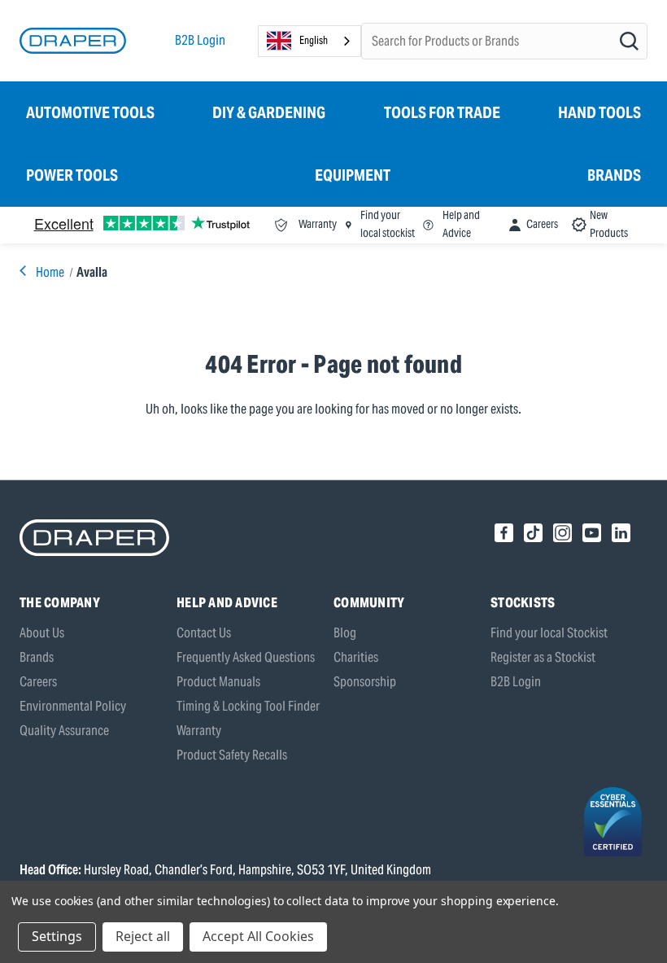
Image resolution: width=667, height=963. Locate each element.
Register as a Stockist (542, 657)
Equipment (352, 175)
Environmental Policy (73, 706)
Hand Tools (599, 112)
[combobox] (309, 41)
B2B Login (200, 40)
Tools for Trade (442, 112)
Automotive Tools (90, 112)
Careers (38, 681)
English (313, 40)
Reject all (143, 936)
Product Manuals (218, 681)
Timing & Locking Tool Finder (248, 706)
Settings (57, 936)
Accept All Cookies (258, 936)
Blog (345, 632)
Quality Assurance (64, 730)
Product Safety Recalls (232, 755)
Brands (614, 175)
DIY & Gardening (268, 112)
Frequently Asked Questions (246, 657)
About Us (42, 632)
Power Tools (72, 175)
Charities (356, 657)
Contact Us (204, 632)
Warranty (199, 730)
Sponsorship (365, 681)
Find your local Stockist (549, 632)
